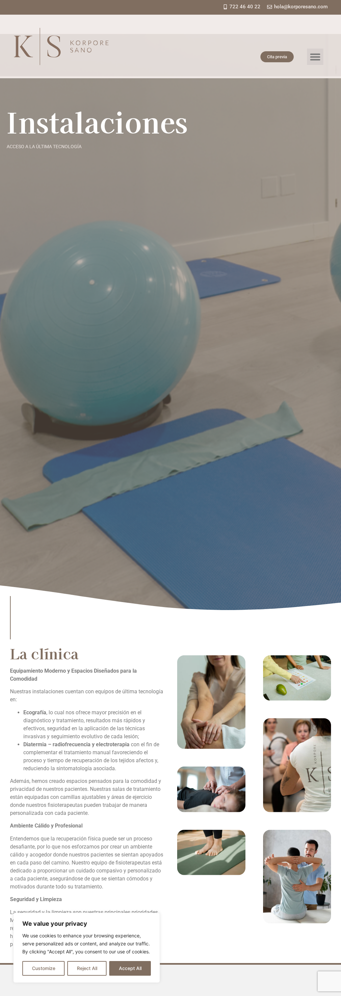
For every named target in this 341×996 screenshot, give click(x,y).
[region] (86, 948)
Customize (43, 968)
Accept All (130, 968)
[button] (315, 57)
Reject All (87, 968)
